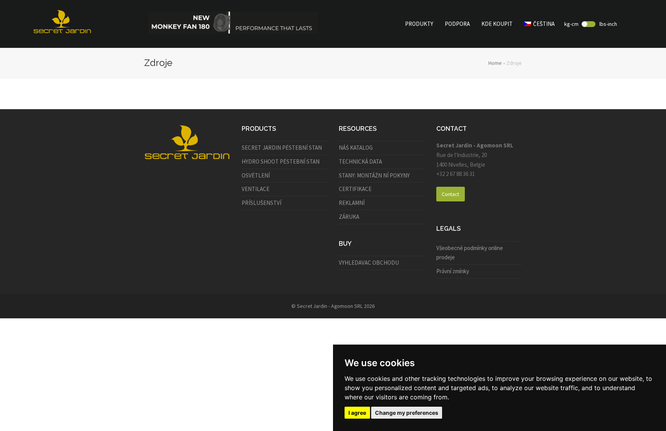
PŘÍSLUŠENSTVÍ (261, 202)
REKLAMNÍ (352, 202)
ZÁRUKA (349, 216)
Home (495, 62)
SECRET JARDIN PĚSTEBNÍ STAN (282, 147)
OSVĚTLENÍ (256, 175)
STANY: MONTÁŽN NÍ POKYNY (374, 175)
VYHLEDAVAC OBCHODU (369, 262)
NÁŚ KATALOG (356, 147)
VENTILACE (255, 189)
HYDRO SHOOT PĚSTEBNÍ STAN (281, 161)
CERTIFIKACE (355, 189)
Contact (450, 194)
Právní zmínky (452, 271)
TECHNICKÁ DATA (360, 161)
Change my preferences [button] (406, 412)
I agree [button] (357, 412)
